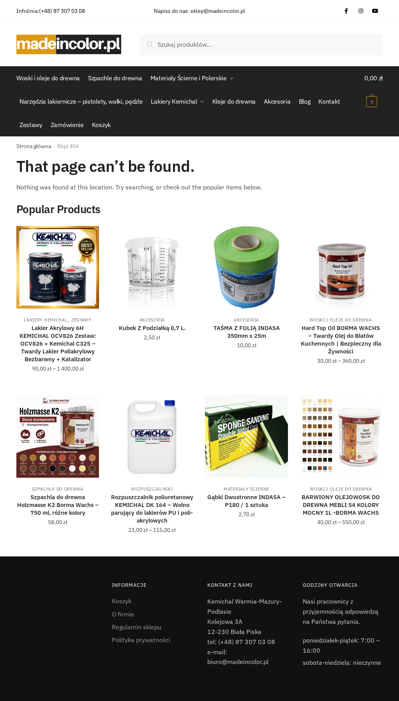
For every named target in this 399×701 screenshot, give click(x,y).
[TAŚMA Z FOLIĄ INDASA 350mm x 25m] (246, 267)
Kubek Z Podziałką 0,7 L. (152, 328)
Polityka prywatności (141, 640)
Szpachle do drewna (57, 489)
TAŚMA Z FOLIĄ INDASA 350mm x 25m (247, 331)
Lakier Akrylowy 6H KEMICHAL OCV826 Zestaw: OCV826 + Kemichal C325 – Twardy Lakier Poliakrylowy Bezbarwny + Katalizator (57, 343)
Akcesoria (152, 320)
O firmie (123, 614)
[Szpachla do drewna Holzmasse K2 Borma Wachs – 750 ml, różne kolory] (57, 436)
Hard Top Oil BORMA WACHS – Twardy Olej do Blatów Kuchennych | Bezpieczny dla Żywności (341, 339)
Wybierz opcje (58, 385)
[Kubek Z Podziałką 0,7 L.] (152, 267)
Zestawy (81, 320)
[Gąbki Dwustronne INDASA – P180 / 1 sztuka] (246, 436)
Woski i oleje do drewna (341, 320)
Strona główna (33, 146)
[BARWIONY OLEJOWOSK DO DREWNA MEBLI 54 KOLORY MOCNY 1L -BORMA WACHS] (341, 436)
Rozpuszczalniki (152, 489)
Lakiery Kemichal (45, 320)
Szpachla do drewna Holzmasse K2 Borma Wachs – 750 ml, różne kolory (58, 504)
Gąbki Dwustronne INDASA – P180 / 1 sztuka (246, 501)
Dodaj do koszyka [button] (152, 385)
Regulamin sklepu (136, 627)
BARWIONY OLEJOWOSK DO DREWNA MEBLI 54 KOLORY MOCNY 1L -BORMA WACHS (341, 504)
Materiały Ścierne (246, 489)
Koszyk (121, 601)
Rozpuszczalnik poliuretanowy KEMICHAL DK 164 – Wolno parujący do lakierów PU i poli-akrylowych (152, 508)
